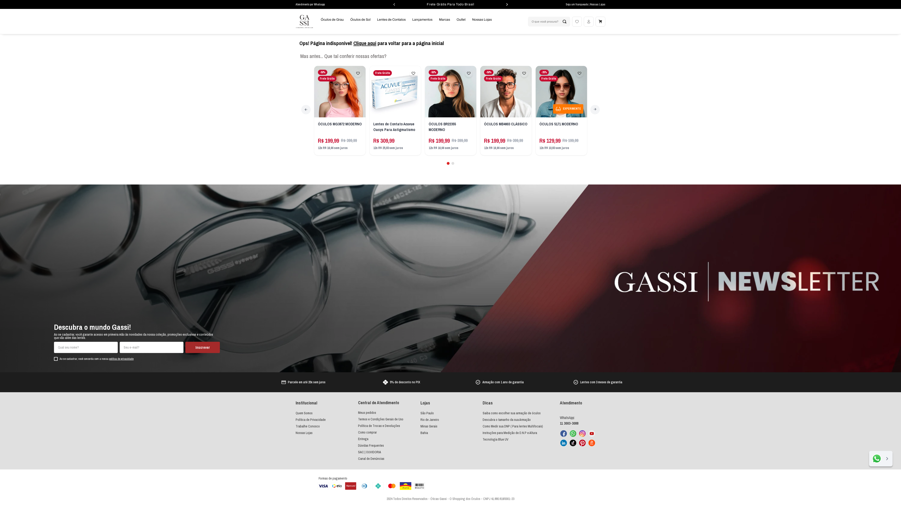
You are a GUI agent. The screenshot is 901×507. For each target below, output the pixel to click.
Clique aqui (364, 43)
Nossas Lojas (597, 4)
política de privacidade (121, 359)
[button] (448, 163)
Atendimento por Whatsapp (310, 4)
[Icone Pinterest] (582, 443)
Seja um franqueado (577, 4)
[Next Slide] (595, 109)
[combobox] (549, 22)
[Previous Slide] (306, 109)
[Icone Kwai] (592, 443)
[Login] (589, 22)
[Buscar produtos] (564, 22)
